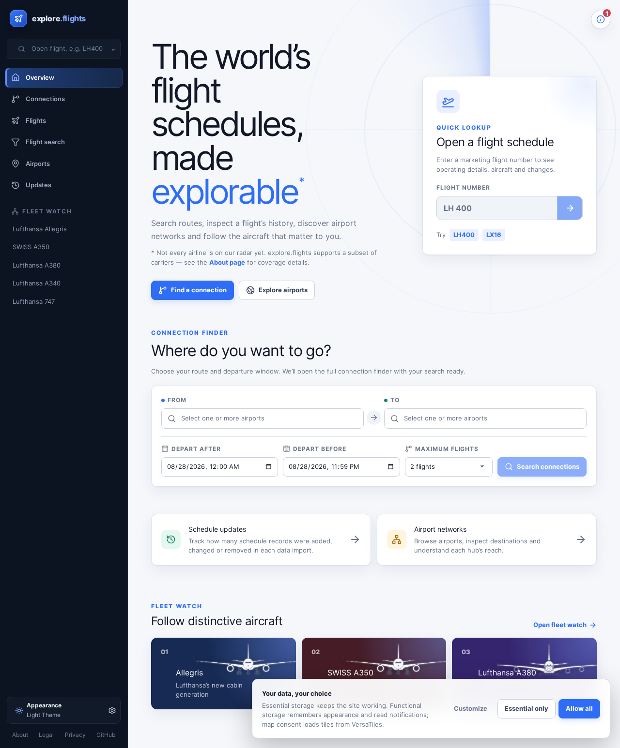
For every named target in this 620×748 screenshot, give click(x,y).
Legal (46, 734)
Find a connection (199, 290)
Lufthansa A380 (37, 265)
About (20, 734)
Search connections (548, 466)
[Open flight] (569, 208)
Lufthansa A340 (37, 283)
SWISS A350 (31, 247)
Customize (470, 708)
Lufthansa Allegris (40, 229)
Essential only (526, 708)
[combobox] (69, 49)
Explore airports (283, 290)
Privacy (75, 734)
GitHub (105, 734)
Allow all (579, 708)
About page (227, 262)
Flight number (463, 187)
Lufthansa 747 (34, 301)
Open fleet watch (560, 624)
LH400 (464, 235)
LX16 (493, 235)
